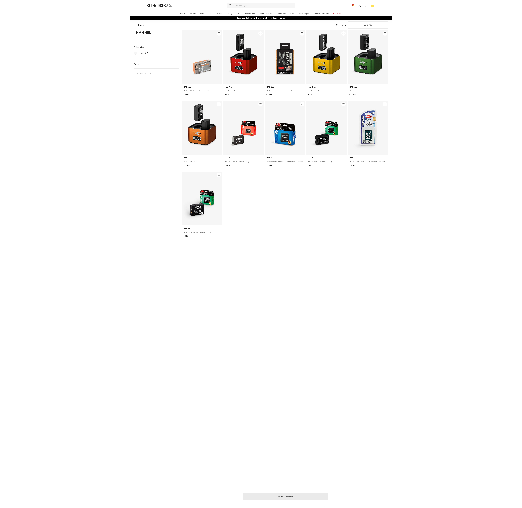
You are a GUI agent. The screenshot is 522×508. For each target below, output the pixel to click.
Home (141, 25)
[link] (202, 90)
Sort (366, 25)
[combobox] (263, 5)
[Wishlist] (366, 5)
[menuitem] (182, 13)
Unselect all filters (144, 73)
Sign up (282, 18)
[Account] (359, 5)
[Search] (230, 5)
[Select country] (353, 5)
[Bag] (372, 5)
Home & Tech (147, 53)
